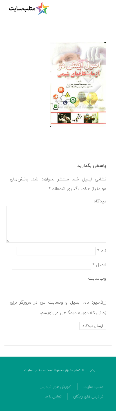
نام (101, 251)
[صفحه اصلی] (29, 8)
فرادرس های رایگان (88, 396)
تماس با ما (53, 396)
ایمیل (99, 265)
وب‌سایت (97, 278)
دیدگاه (100, 201)
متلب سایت (93, 387)
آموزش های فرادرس (56, 387)
